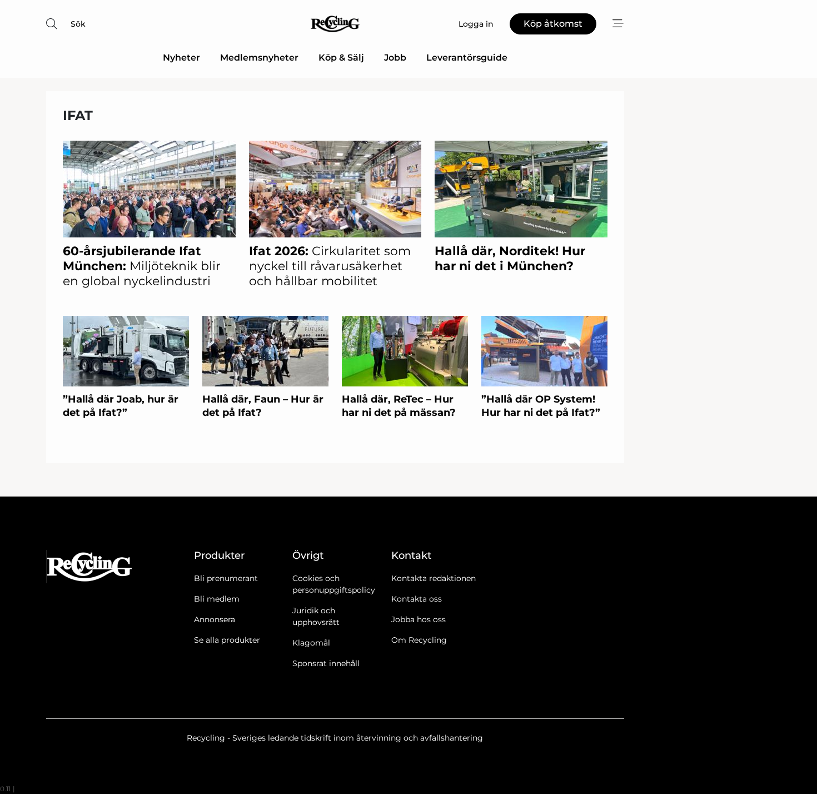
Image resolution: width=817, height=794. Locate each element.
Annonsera (214, 619)
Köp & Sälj (341, 57)
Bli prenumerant (226, 578)
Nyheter (181, 57)
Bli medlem (217, 599)
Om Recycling (419, 640)
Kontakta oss (416, 599)
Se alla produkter (227, 640)
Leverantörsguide (466, 57)
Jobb (395, 57)
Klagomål (311, 643)
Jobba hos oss (418, 619)
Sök (78, 24)
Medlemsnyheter (259, 57)
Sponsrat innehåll (326, 663)
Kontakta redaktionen (433, 578)
